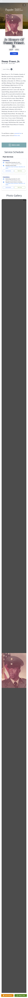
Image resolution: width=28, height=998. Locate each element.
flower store (17, 135)
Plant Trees (20, 170)
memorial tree (18, 133)
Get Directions (8, 170)
